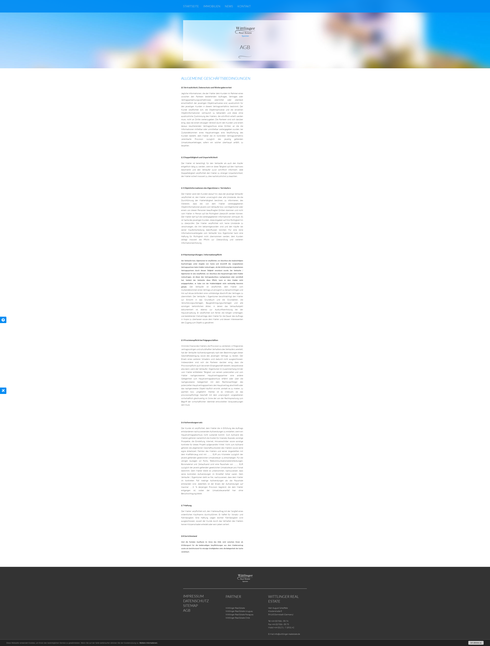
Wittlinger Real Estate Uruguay (239, 611)
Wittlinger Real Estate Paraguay (240, 614)
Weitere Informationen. (148, 643)
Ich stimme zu (475, 642)
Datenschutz (196, 601)
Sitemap (190, 605)
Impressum (193, 596)
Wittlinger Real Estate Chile (238, 618)
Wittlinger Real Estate (235, 608)
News (229, 6)
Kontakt (244, 6)
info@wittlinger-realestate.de (287, 634)
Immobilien (211, 6)
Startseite (191, 6)
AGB (186, 610)
